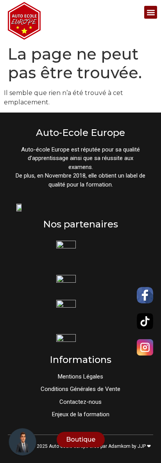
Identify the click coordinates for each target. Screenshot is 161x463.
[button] (150, 12)
